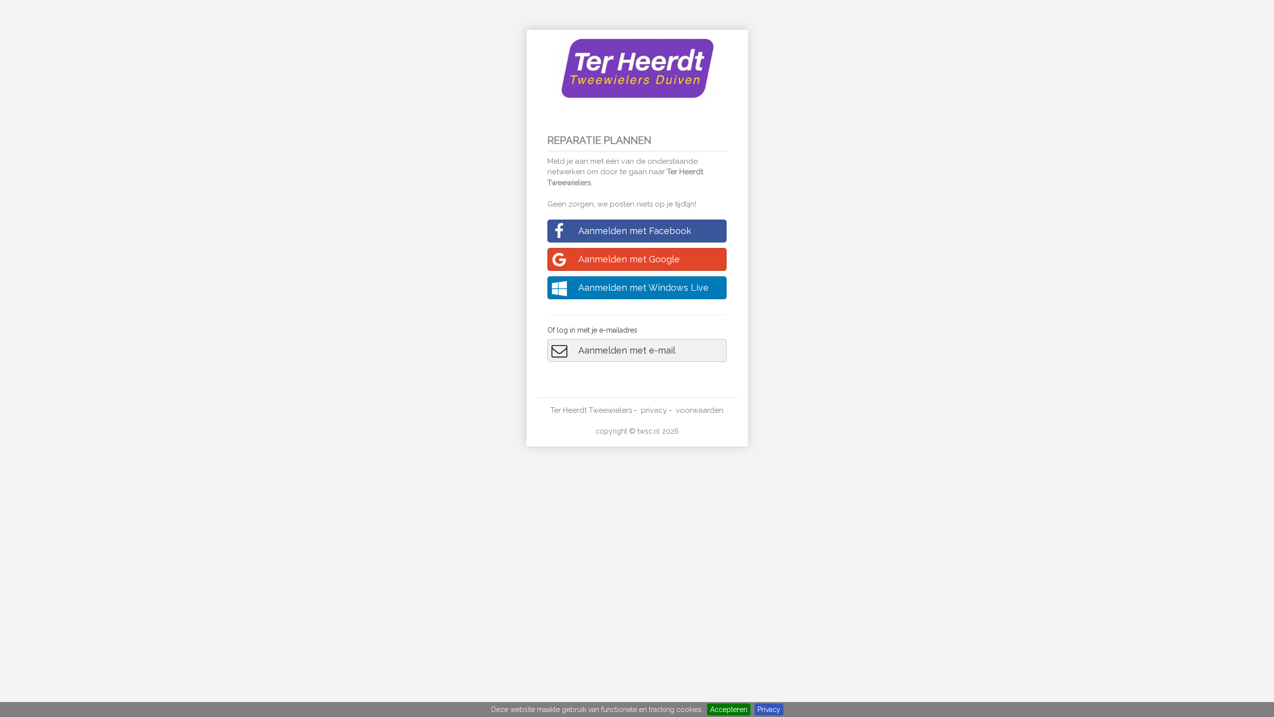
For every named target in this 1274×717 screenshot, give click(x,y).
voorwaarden (700, 410)
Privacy (768, 710)
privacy (654, 410)
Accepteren (728, 710)
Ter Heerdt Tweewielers (591, 410)
